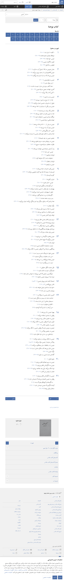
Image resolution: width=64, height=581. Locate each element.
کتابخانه (61, 10)
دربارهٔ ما (19, 505)
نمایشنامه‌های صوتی (37, 539)
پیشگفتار (56, 453)
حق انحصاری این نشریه (54, 407)
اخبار (20, 501)
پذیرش (60, 577)
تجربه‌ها (19, 528)
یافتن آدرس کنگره (27, 550)
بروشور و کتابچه (38, 510)
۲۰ (17, 39)
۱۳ (51, 39)
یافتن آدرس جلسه (42, 550)
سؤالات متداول (18, 509)
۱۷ (32, 39)
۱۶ (37, 39)
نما (57, 20)
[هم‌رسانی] (6, 10)
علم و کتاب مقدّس (57, 529)
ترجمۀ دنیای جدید (46, 10)
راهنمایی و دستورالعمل (37, 529)
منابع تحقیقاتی (38, 526)
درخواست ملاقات (17, 511)
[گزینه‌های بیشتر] (2, 10)
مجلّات (39, 518)
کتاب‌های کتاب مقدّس (52, 458)
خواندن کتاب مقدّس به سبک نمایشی (34, 542)
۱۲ (56, 39)
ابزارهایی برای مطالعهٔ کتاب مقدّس (55, 512)
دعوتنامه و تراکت (38, 512)
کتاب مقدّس (54, 10)
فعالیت (19, 525)
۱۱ (8, 35)
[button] (43, 6)
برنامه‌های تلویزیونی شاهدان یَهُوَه (35, 531)
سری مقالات (39, 515)
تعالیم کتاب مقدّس (57, 501)
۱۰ (13, 35)
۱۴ (46, 39)
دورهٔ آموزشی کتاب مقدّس (56, 510)
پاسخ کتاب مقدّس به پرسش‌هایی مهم (54, 504)
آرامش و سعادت (58, 515)
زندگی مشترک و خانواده (57, 518)
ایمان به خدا (59, 526)
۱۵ (42, 39)
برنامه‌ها (39, 523)
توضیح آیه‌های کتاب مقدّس (56, 507)
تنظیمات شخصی (8, 572)
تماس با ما (19, 514)
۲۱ (13, 39)
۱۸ (27, 39)
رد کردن (54, 577)
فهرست (32, 443)
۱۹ (22, 39)
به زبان (26, 14)
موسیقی (39, 537)
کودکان (60, 523)
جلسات (19, 517)
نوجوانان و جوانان (58, 520)
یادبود (19, 520)
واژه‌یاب (56, 467)
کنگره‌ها (19, 522)
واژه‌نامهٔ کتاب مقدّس (53, 472)
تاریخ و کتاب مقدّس (57, 531)
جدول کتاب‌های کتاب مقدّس (51, 462)
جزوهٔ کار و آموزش (38, 520)
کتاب (40, 507)
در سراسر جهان (18, 530)
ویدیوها (39, 534)
